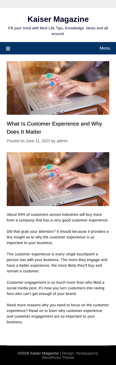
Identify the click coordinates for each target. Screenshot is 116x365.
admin (62, 140)
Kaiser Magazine (58, 19)
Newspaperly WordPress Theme (70, 355)
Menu (105, 48)
